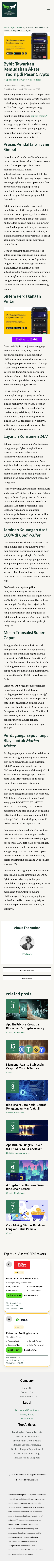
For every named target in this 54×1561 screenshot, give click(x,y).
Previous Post (27, 970)
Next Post (27, 978)
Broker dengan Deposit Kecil (27, 1449)
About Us (27, 1388)
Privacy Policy (27, 1414)
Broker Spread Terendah (27, 1444)
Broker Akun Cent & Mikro (27, 1440)
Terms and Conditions (27, 1410)
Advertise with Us (27, 1396)
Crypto (23, 79)
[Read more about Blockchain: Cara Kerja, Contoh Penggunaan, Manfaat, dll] (27, 1090)
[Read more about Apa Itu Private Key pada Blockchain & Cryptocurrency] (27, 1009)
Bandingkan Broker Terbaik (27, 1432)
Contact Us (27, 1392)
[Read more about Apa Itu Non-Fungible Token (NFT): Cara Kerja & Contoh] (27, 1130)
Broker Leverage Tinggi (27, 1453)
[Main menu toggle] (48, 9)
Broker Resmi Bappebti (27, 1457)
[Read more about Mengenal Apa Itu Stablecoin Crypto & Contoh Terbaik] (27, 1049)
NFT (8, 1153)
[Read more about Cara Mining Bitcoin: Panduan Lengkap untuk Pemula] (27, 1210)
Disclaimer (27, 1418)
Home (6, 27)
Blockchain (19, 1032)
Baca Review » (31, 1295)
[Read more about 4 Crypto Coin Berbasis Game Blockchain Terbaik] (27, 1170)
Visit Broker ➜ (14, 1295)
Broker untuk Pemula (27, 1436)
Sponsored (16, 27)
